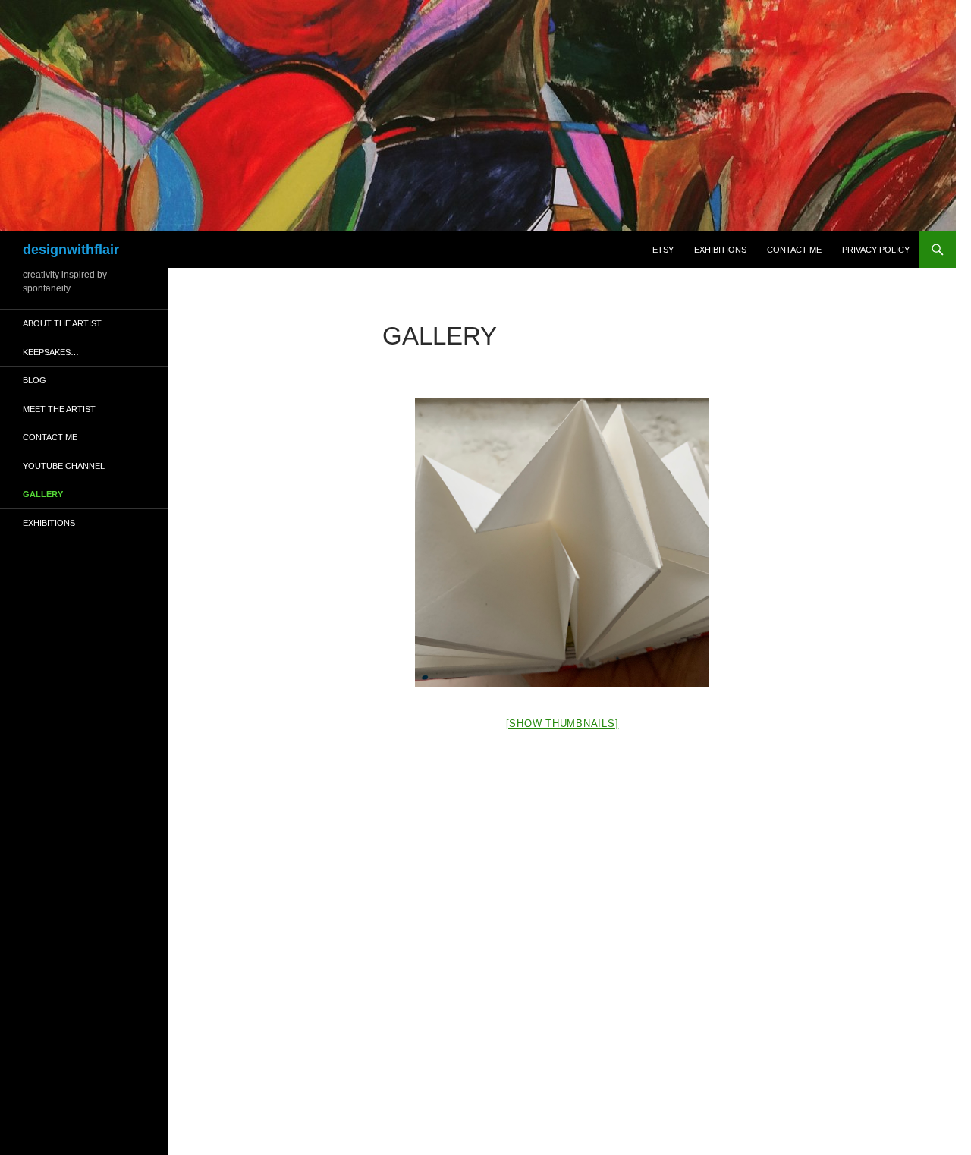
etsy (663, 249)
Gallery (43, 494)
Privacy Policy (876, 249)
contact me (794, 249)
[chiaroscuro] (562, 542)
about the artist (62, 323)
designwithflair (71, 249)
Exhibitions (720, 249)
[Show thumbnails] (562, 723)
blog (34, 380)
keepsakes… (51, 352)
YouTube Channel (64, 465)
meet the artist (59, 409)
